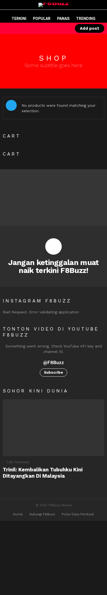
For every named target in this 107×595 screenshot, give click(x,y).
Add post (89, 28)
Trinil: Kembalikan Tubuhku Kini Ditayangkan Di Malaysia (43, 472)
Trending (85, 18)
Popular (41, 18)
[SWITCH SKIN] (44, 28)
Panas (63, 18)
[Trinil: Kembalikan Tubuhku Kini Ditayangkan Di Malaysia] (53, 427)
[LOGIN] (63, 28)
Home (18, 514)
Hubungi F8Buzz (42, 514)
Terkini (19, 18)
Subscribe (53, 372)
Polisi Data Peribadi (78, 514)
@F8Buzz (53, 362)
